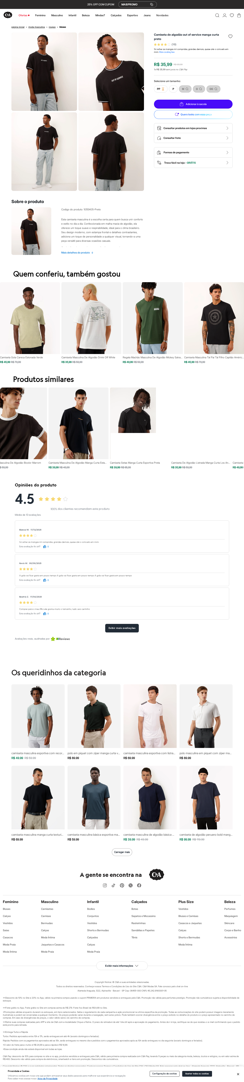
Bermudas (47, 923)
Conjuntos (93, 915)
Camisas (46, 915)
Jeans (147, 15)
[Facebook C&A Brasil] (139, 885)
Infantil (72, 15)
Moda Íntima (10, 951)
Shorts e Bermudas (98, 930)
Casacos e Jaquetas (190, 923)
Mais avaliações (167, 52)
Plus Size (186, 902)
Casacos (8, 937)
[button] (217, 15)
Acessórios (230, 937)
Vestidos (8, 923)
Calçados (116, 15)
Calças (7, 915)
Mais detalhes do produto (77, 252)
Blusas (6, 908)
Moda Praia (9, 944)
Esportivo (132, 15)
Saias (6, 930)
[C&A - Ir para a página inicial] (8, 15)
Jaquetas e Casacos (52, 944)
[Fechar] (238, 1074)
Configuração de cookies (164, 1073)
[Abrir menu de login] (224, 15)
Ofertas (23, 15)
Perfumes (229, 908)
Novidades (162, 15)
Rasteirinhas (138, 923)
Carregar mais (122, 851)
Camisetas (47, 908)
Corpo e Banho (232, 930)
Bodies (91, 908)
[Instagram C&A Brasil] (105, 885)
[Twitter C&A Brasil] (130, 885)
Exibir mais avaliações (122, 628)
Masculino (57, 15)
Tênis (134, 937)
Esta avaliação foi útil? (29, 546)
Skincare (229, 923)
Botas (134, 908)
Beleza (86, 15)
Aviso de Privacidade (48, 1078)
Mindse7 (100, 15)
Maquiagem (231, 915)
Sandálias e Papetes (143, 930)
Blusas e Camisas (188, 915)
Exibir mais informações (119, 965)
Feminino (40, 15)
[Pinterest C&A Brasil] (122, 885)
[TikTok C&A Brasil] (113, 885)
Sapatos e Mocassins (143, 915)
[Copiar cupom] (152, 4)
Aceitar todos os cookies (197, 1073)
